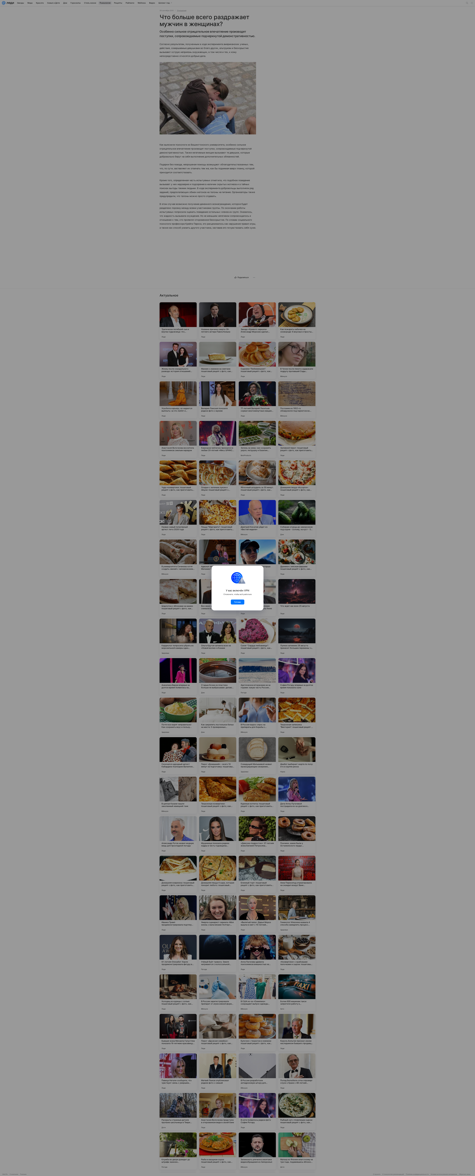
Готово (237, 602)
